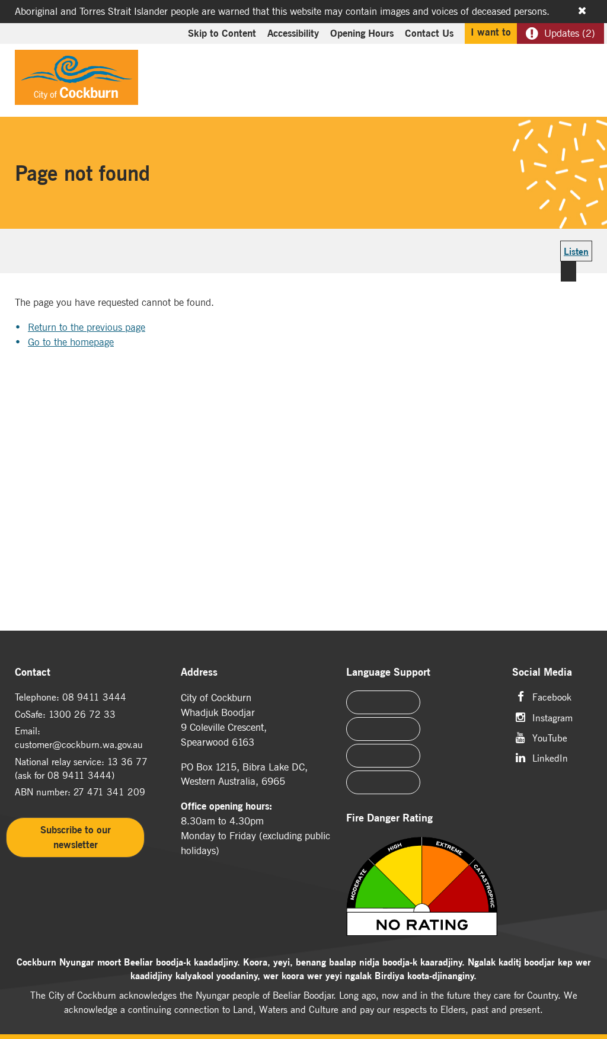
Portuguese (383, 729)
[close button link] (582, 10)
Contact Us (429, 33)
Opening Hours (362, 33)
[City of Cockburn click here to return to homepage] (76, 80)
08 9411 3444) (80, 775)
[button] (554, 74)
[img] (421, 887)
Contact (32, 672)
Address (199, 672)
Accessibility (293, 33)
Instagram (552, 716)
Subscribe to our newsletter (75, 837)
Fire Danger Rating (389, 818)
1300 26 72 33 (82, 714)
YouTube (549, 737)
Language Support (388, 672)
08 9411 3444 (94, 697)
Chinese (383, 702)
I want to (491, 32)
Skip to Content (222, 33)
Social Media (542, 672)
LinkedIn (550, 757)
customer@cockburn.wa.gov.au (79, 744)
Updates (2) (569, 33)
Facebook (551, 696)
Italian (383, 756)
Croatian (383, 782)
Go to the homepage (71, 342)
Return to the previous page (86, 327)
